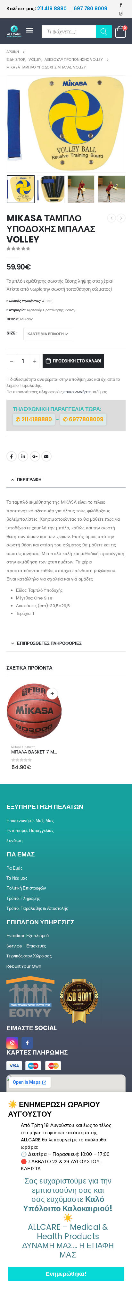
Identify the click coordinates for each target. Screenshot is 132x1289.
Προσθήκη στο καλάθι (77, 361)
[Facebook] (120, 4)
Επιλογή (52, 693)
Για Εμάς (14, 868)
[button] (14, 124)
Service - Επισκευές (26, 946)
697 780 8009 (90, 8)
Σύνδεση (14, 840)
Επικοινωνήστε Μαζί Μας (30, 821)
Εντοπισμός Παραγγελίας (30, 830)
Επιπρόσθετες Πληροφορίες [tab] (49, 643)
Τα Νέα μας (16, 878)
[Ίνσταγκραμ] (120, 13)
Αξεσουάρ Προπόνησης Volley (51, 310)
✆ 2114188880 (34, 419)
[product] (34, 711)
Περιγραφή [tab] (29, 480)
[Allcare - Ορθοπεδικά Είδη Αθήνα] (16, 31)
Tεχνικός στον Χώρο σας (29, 956)
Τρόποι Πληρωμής (23, 898)
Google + (35, 456)
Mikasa (27, 319)
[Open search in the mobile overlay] (77, 31)
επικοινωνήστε (77, 392)
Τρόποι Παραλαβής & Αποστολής (37, 908)
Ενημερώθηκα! (66, 1274)
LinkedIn (23, 456)
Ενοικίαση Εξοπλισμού (27, 936)
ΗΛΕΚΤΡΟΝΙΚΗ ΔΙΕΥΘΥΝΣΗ (46, 456)
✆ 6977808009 (83, 419)
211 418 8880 (37, 8)
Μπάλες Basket (23, 747)
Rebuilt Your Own (23, 966)
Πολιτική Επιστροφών (26, 888)
